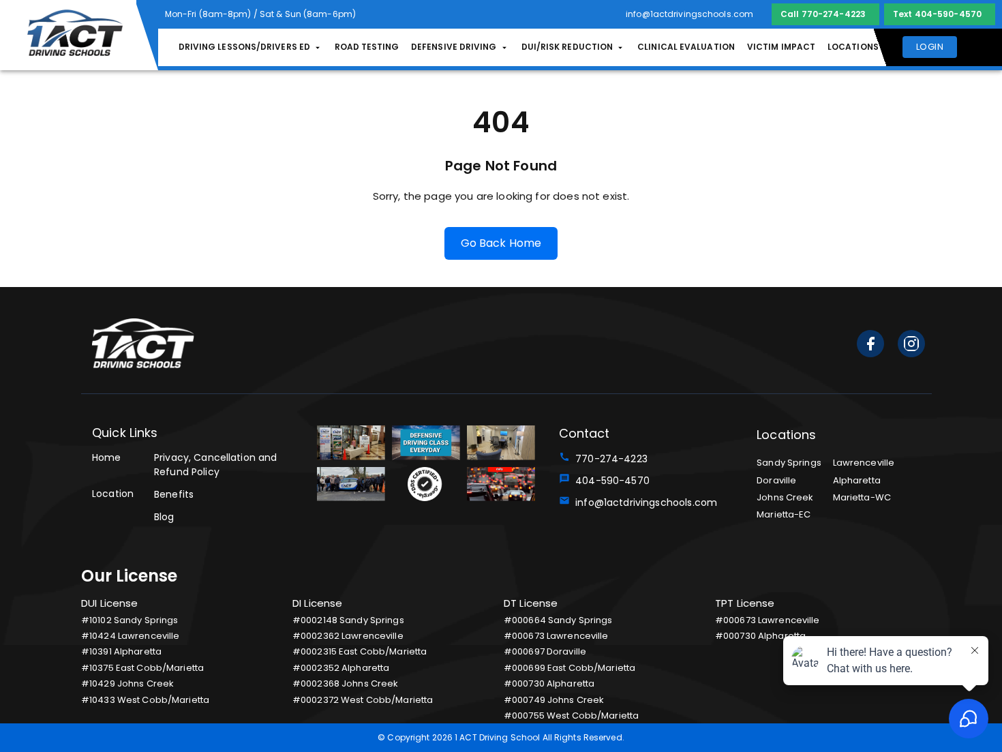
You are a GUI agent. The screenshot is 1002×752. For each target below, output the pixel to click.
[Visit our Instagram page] (911, 346)
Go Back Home (501, 243)
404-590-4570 (610, 480)
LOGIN (929, 46)
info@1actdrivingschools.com (643, 502)
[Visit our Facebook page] (870, 346)
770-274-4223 (609, 459)
